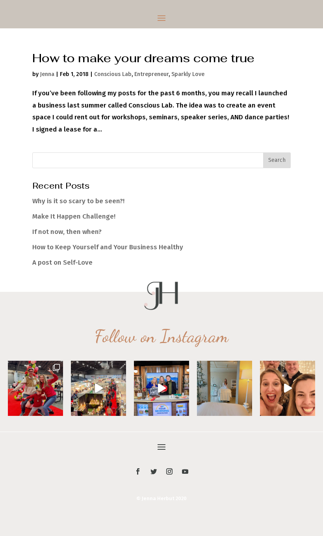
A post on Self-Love (62, 262)
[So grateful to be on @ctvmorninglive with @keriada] (161, 388)
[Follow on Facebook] (138, 471)
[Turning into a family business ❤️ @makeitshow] (35, 388)
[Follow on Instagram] (169, 471)
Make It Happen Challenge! (73, 216)
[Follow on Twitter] (153, 471)
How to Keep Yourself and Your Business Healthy (107, 247)
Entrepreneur (151, 74)
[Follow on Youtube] (185, 471)
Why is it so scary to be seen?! (78, 201)
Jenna (47, 74)
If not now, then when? (67, 232)
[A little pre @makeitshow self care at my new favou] (224, 388)
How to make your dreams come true (143, 58)
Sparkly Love (187, 74)
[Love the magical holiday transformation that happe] (287, 388)
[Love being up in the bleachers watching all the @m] (98, 388)
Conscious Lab (113, 74)
